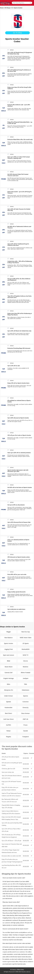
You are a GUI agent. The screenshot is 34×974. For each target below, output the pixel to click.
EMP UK (25, 719)
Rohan (8, 731)
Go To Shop (17, 33)
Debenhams (25, 690)
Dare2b (25, 731)
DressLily (25, 707)
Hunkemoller (8, 707)
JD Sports (25, 643)
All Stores (13, 969)
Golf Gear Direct (8, 719)
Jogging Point (8, 649)
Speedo (8, 702)
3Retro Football (25, 672)
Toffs (25, 684)
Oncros (25, 661)
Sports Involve (18, 7)
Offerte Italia (20, 969)
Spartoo (25, 696)
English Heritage (8, 678)
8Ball (8, 661)
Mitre (8, 684)
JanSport (25, 678)
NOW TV (25, 655)
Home (1, 7)
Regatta (8, 736)
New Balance (8, 637)
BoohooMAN (25, 649)
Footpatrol (25, 736)
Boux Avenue (25, 713)
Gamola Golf (8, 672)
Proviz (25, 725)
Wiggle (8, 632)
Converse (25, 702)
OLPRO (8, 725)
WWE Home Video (25, 637)
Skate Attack (8, 667)
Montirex (25, 667)
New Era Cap (25, 632)
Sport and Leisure (8, 655)
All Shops (7, 7)
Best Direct (8, 713)
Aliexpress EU (8, 690)
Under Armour (8, 696)
